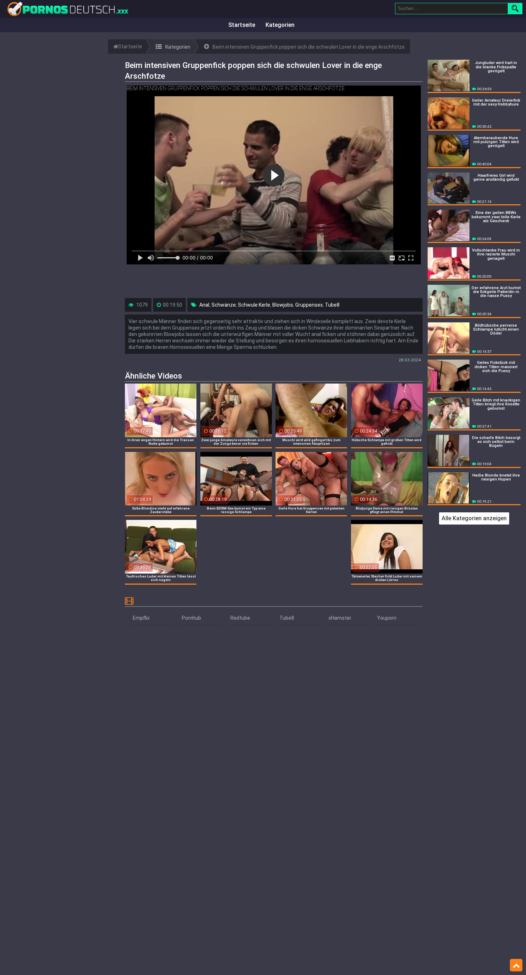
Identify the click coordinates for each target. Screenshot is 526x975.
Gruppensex (309, 305)
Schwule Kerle (254, 305)
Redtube (240, 618)
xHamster (339, 618)
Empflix (141, 618)
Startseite (241, 24)
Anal (204, 305)
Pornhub (191, 618)
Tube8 (332, 305)
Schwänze (223, 305)
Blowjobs (282, 305)
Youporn (386, 618)
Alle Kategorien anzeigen (474, 518)
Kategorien (280, 24)
